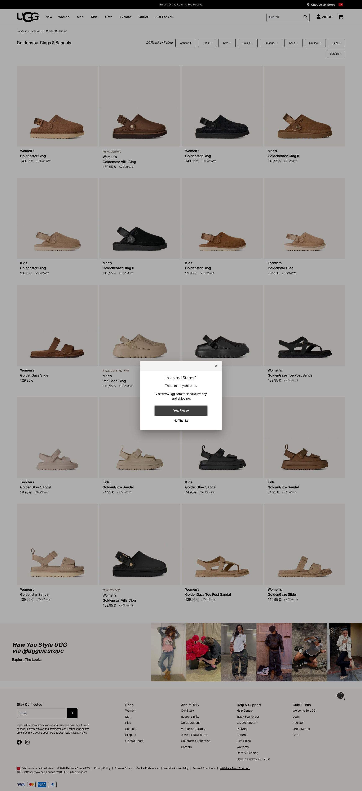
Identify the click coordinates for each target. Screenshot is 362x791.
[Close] (216, 366)
